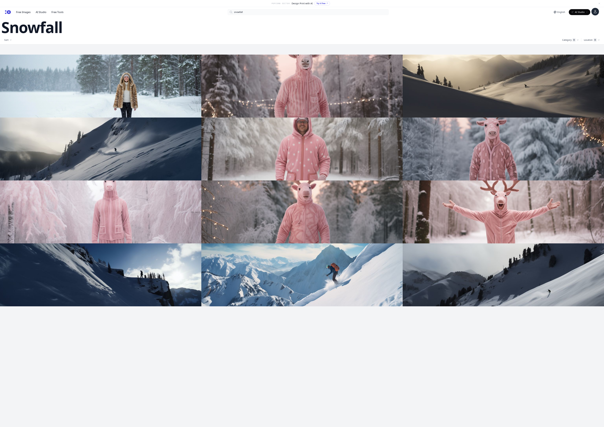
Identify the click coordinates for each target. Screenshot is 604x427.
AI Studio (41, 12)
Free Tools (57, 12)
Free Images (23, 12)
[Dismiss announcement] (599, 3)
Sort (6, 39)
